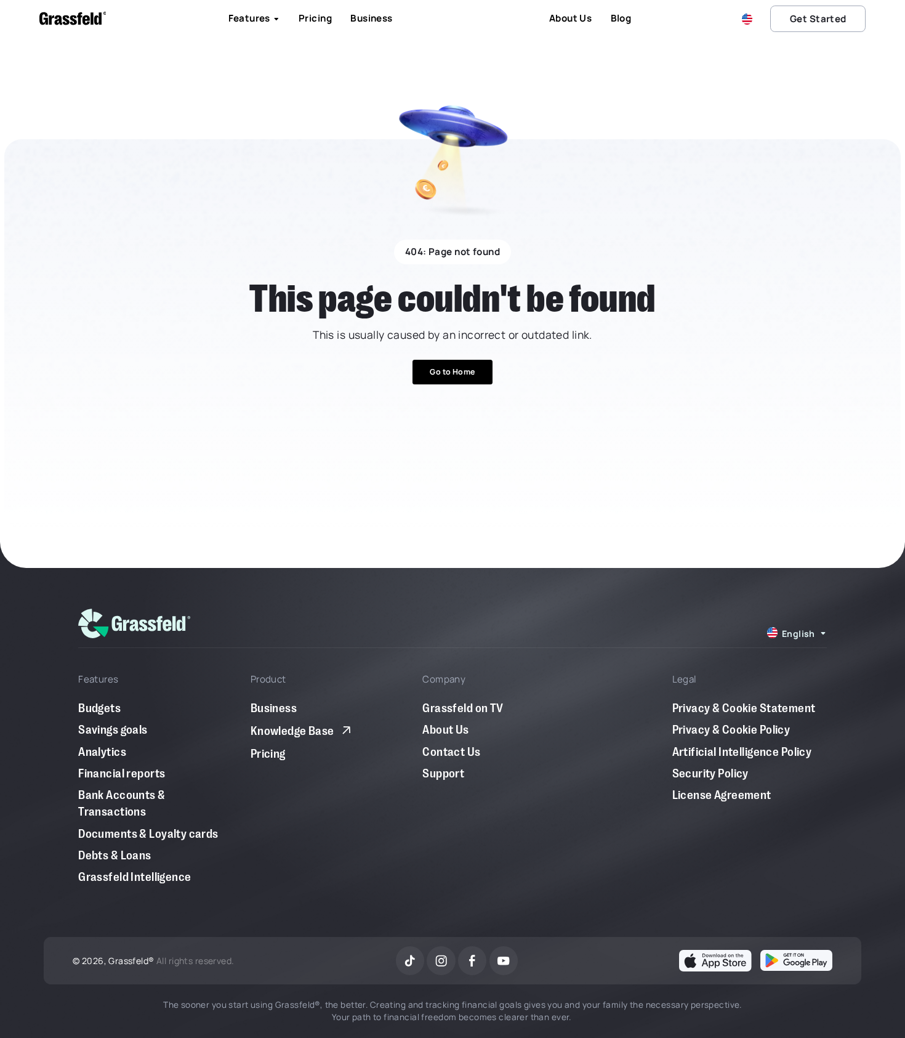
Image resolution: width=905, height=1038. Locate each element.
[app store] (715, 960)
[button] (749, 19)
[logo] (134, 623)
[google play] (796, 960)
